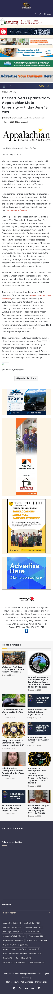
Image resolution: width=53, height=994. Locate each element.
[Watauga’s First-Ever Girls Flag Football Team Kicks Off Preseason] (13, 658)
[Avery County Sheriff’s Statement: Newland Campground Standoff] (13, 730)
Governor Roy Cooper (13, 940)
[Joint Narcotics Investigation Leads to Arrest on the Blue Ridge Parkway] (13, 759)
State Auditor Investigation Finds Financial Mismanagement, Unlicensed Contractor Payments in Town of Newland (38, 775)
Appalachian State (27, 378)
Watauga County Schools (14, 962)
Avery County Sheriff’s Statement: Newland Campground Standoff (13, 743)
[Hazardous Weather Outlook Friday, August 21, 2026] (39, 728)
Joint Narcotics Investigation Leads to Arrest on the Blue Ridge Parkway (13, 772)
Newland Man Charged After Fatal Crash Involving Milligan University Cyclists (38, 809)
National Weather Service (14, 949)
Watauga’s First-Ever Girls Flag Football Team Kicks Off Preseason (13, 669)
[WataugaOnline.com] (26, 6)
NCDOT (34, 949)
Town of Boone (23, 958)
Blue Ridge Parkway (12, 932)
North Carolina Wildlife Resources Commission (22, 954)
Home (7, 92)
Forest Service (36, 936)
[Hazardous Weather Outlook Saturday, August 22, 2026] (39, 700)
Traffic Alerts (41, 982)
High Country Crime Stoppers (15, 945)
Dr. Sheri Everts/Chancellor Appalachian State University (24, 118)
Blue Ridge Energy (33, 927)
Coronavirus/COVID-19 (14, 936)
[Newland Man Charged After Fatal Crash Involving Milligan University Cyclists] (39, 796)
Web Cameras (26, 982)
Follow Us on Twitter (12, 842)
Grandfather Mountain (37, 940)
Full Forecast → (45, 86)
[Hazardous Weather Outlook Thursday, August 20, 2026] (13, 796)
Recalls (7, 958)
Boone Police (32, 932)
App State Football (12, 927)
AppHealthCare (32, 923)
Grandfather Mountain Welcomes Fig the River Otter (13, 712)
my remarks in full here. (17, 210)
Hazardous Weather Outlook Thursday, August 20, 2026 (11, 808)
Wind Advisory (37, 962)
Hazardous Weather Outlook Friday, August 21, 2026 (38, 740)
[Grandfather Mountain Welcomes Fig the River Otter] (13, 700)
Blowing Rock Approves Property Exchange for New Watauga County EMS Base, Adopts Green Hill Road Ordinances (39, 682)
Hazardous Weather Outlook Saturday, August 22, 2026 (37, 712)
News (13, 92)
